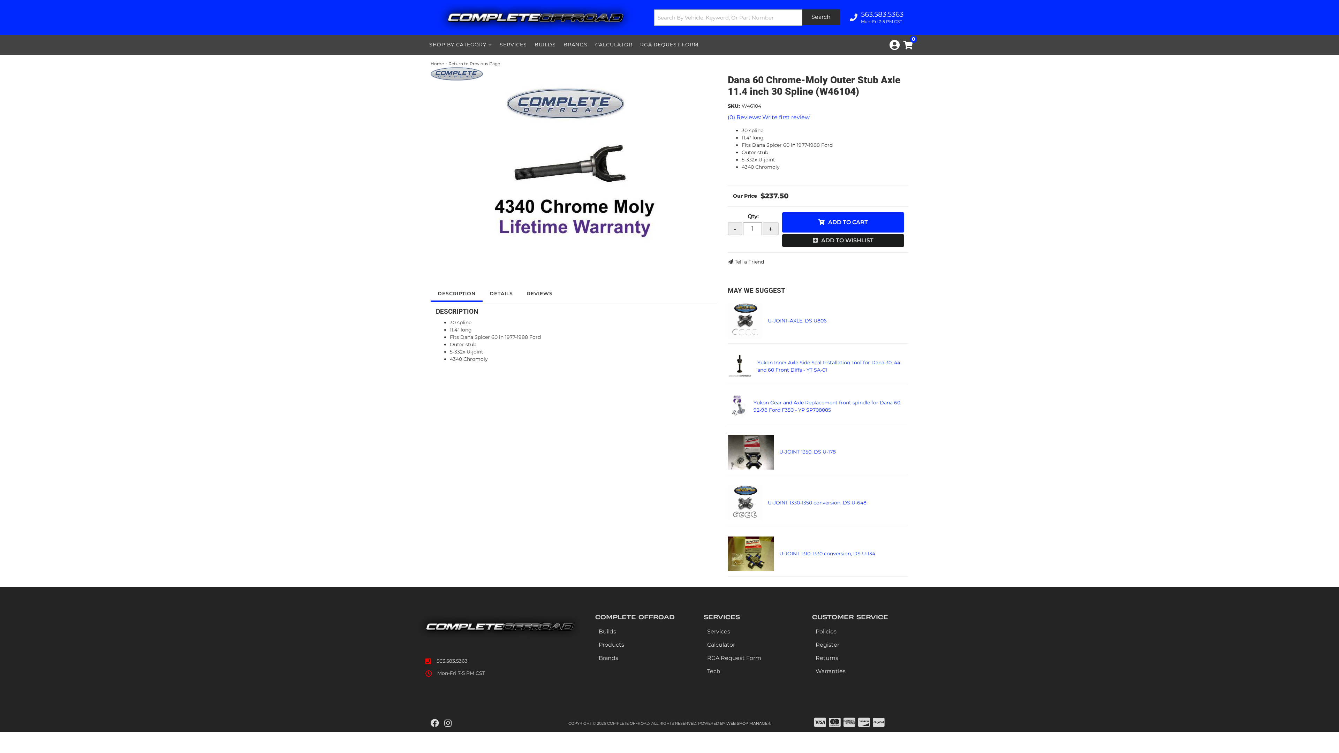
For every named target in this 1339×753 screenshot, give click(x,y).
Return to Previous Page (474, 63)
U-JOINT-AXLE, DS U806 (797, 321)
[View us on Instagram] (448, 723)
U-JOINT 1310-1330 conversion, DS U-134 (827, 553)
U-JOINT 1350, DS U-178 (807, 452)
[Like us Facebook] (435, 723)
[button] (747, 17)
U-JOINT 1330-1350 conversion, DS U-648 (817, 503)
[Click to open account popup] (894, 45)
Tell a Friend (749, 262)
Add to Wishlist (847, 240)
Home (437, 63)
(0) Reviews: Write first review (769, 117)
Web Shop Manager (748, 723)
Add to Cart (848, 222)
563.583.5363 (452, 661)
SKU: (734, 106)
